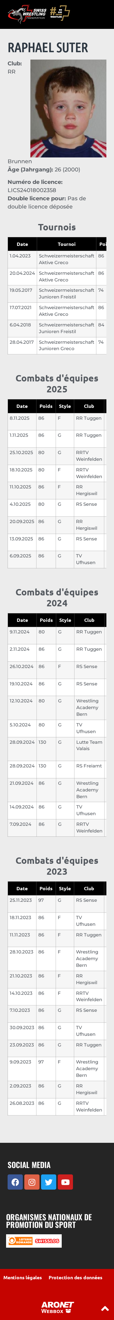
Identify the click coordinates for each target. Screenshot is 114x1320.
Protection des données (75, 1277)
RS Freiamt (89, 766)
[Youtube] (65, 1182)
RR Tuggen (89, 418)
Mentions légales (22, 1277)
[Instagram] (32, 1182)
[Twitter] (48, 1182)
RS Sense (86, 504)
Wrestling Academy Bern (87, 707)
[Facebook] (15, 1182)
